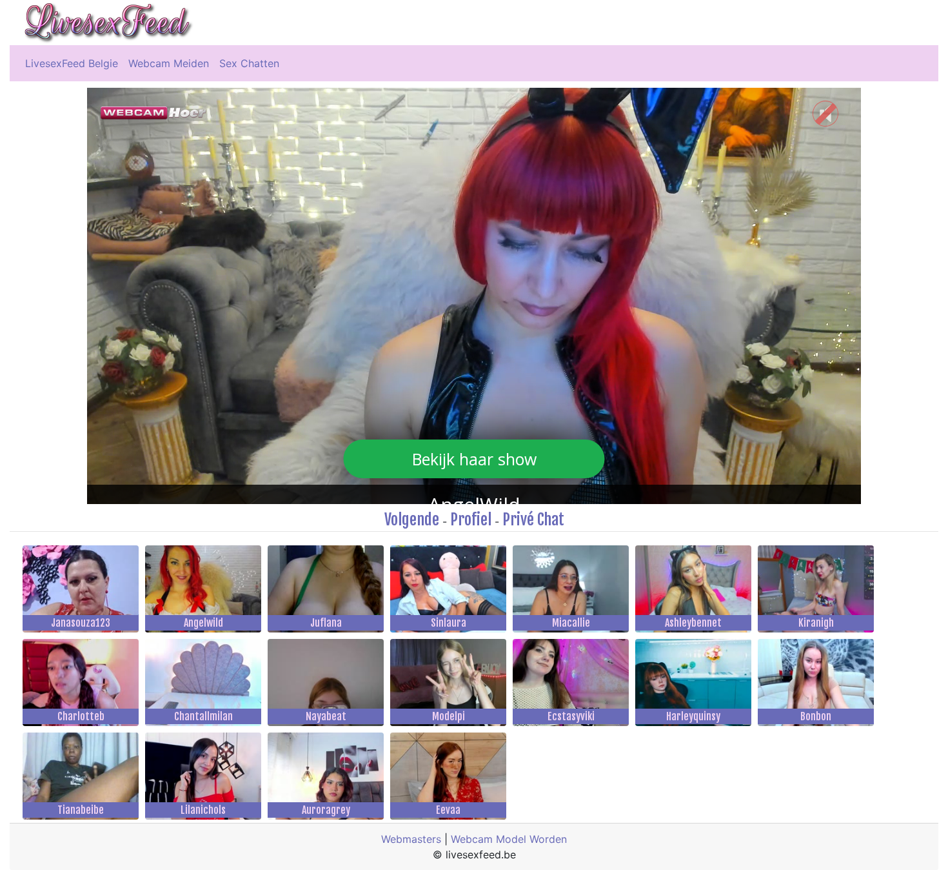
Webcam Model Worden (509, 839)
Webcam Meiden (168, 63)
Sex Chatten (249, 63)
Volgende (411, 519)
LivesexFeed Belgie (71, 63)
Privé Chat (533, 519)
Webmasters (411, 839)
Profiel (470, 519)
